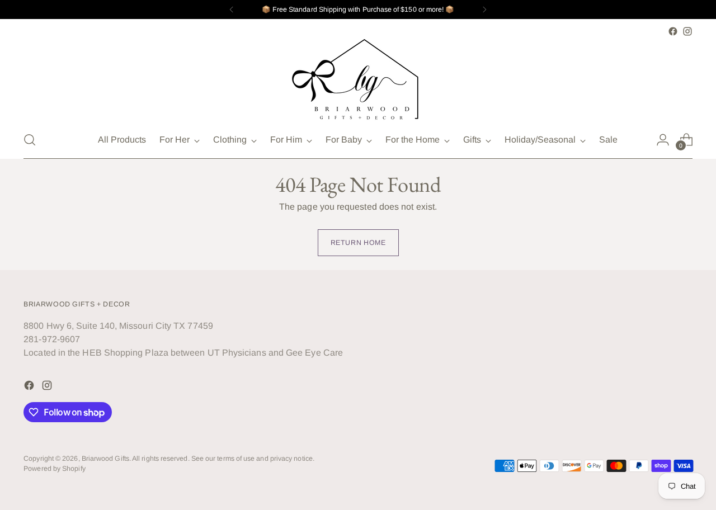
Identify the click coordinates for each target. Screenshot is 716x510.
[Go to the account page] (663, 140)
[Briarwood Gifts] (358, 80)
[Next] (484, 9)
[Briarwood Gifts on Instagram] (687, 31)
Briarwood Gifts (105, 458)
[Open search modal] (29, 140)
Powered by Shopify (54, 469)
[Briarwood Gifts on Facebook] (673, 31)
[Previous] (231, 9)
